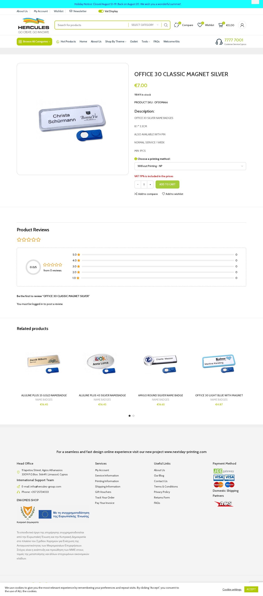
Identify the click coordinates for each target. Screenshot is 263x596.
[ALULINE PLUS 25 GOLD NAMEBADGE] (44, 362)
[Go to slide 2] (133, 416)
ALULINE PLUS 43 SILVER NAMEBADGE (102, 395)
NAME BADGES (44, 399)
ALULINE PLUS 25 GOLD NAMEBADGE (44, 395)
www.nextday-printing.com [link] (185, 452)
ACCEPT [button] (251, 589)
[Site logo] (34, 24)
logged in (37, 304)
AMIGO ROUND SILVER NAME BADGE (160, 395)
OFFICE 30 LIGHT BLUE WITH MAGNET (219, 395)
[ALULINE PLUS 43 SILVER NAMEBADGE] (102, 362)
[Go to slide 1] (130, 416)
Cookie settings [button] (232, 589)
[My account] (242, 25)
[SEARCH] (166, 25)
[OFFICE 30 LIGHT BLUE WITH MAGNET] (219, 362)
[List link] (53, 486)
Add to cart (167, 184)
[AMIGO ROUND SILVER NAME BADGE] (160, 362)
